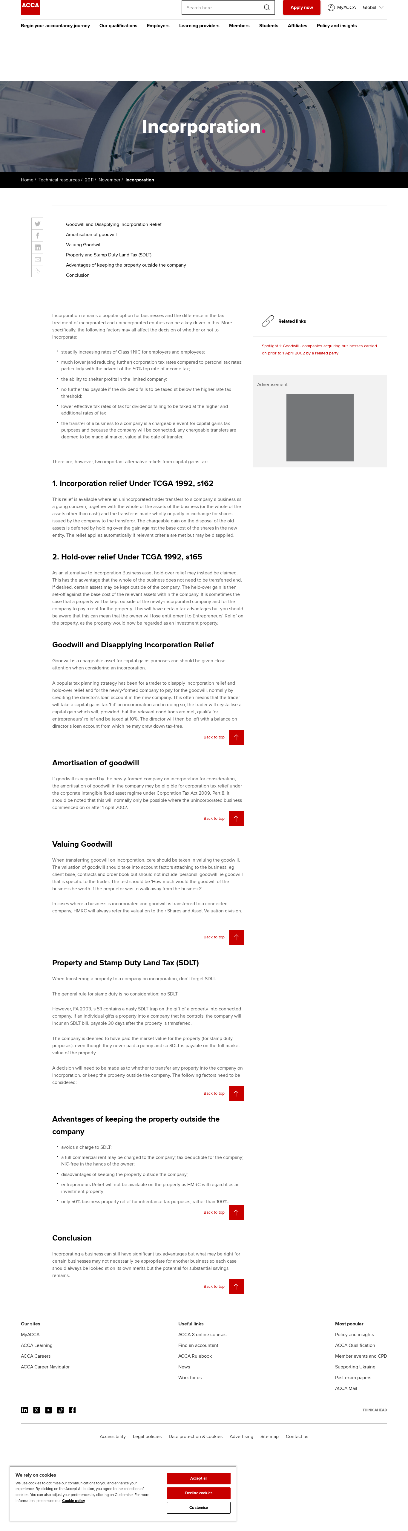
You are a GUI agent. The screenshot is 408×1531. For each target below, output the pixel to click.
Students (268, 26)
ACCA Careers (35, 1356)
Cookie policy (73, 1500)
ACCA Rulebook (195, 1356)
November (109, 180)
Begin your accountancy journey (55, 26)
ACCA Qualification (355, 1345)
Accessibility (113, 1437)
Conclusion (78, 275)
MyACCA (30, 1335)
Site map (269, 1437)
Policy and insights (337, 26)
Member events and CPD (361, 1356)
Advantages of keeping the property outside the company (126, 265)
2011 (89, 180)
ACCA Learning (37, 1345)
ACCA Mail (346, 1388)
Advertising (241, 1437)
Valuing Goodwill (84, 245)
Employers (158, 26)
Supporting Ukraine (355, 1367)
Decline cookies (198, 1493)
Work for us (190, 1378)
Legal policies (147, 1437)
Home (27, 180)
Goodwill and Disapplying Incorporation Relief (114, 224)
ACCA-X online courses (202, 1335)
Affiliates (297, 26)
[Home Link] (375, 1410)
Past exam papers (353, 1378)
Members (239, 26)
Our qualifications (118, 26)
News (184, 1367)
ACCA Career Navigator (45, 1367)
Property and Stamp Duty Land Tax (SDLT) (108, 255)
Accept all (198, 1478)
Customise (198, 1507)
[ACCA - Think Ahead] (30, 13)
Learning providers (199, 26)
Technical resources (59, 180)
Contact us (297, 1437)
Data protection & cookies (196, 1437)
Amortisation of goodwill (91, 235)
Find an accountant (198, 1345)
